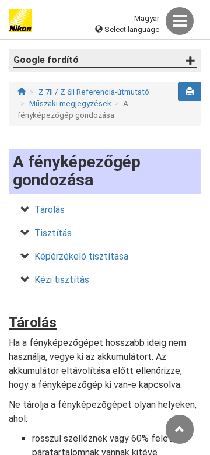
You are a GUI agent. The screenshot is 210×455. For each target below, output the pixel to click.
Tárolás (49, 209)
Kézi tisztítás (61, 279)
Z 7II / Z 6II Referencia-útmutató (93, 92)
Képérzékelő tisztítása (81, 256)
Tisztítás (53, 233)
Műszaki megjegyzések (70, 103)
